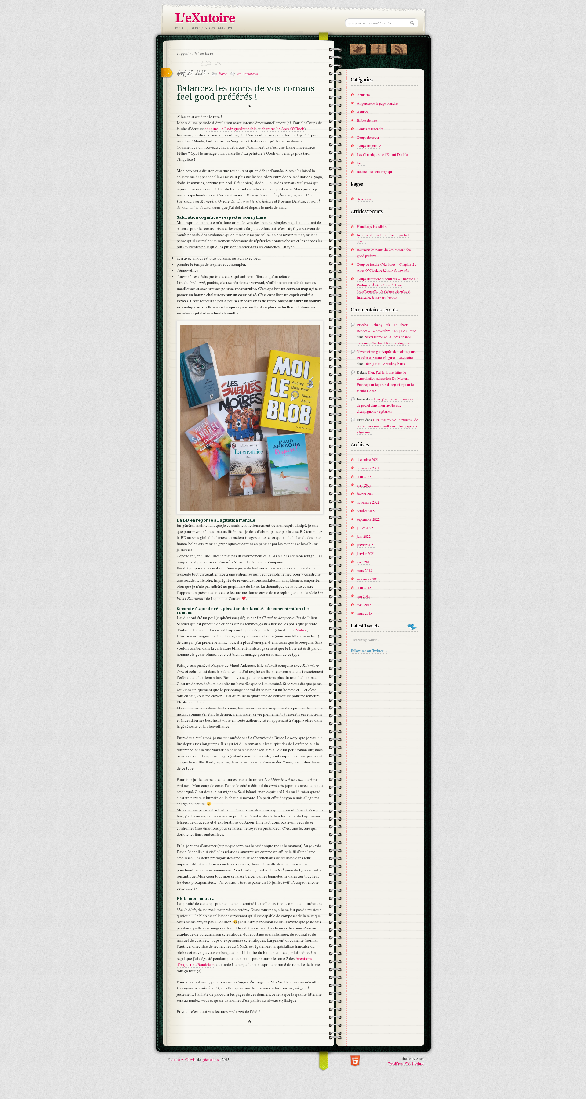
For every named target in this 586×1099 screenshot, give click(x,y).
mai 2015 (363, 596)
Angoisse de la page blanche (377, 103)
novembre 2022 (368, 502)
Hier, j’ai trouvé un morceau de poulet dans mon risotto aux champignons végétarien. (385, 405)
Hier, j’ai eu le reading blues (384, 363)
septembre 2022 (368, 519)
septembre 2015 (368, 578)
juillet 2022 (365, 527)
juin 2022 (364, 536)
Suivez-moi (365, 198)
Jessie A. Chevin (183, 1059)
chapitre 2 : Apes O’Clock (283, 128)
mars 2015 (364, 613)
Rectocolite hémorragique (375, 171)
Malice (301, 630)
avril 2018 (364, 561)
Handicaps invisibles (372, 226)
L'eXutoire (205, 18)
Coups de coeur (368, 137)
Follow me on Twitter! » (369, 650)
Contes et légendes (370, 128)
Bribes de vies (367, 120)
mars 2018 (364, 570)
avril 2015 (364, 604)
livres (223, 73)
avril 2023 (364, 485)
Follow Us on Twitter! (358, 48)
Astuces (362, 111)
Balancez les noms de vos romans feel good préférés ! (246, 92)
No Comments (247, 73)
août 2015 (364, 587)
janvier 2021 (366, 553)
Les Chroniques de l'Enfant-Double (382, 154)
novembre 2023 (368, 467)
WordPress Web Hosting (406, 1063)
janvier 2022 (366, 544)
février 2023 (365, 493)
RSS (399, 48)
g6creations (210, 1059)
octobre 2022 (366, 510)
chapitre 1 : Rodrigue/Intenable (231, 128)
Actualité (363, 94)
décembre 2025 (368, 459)
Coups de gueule (369, 145)
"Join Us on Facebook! (378, 48)
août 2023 (364, 476)
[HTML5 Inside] (355, 1060)
